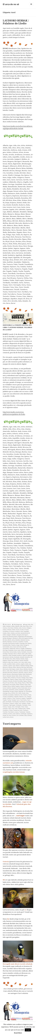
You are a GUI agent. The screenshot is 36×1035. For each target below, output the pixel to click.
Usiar (14, 713)
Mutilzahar (28, 674)
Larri (19, 662)
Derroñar (5, 643)
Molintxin (26, 671)
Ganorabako (6, 647)
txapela (23, 698)
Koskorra (5, 662)
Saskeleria (21, 689)
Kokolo (9, 660)
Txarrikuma (6, 703)
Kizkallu (22, 659)
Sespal (16, 691)
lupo (14, 665)
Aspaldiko (26, 631)
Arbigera (28, 628)
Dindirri (17, 643)
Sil (24, 691)
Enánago (22, 643)
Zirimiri (14, 715)
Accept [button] (28, 1030)
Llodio (26, 664)
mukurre (26, 672)
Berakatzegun (28, 636)
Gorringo (5, 650)
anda (20, 628)
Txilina (16, 703)
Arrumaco (12, 631)
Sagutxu (17, 686)
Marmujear (12, 669)
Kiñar (14, 659)
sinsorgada (29, 691)
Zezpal (4, 715)
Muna (30, 672)
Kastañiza (27, 657)
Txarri (18, 700)
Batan (15, 636)
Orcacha (18, 677)
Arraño (22, 629)
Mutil (24, 674)
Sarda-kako (24, 688)
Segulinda (27, 689)
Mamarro (5, 667)
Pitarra (24, 683)
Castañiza (20, 641)
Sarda (19, 688)
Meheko (26, 669)
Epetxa (29, 643)
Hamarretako (13, 652)
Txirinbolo (24, 705)
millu (8, 671)
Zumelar (29, 715)
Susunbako (11, 695)
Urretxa (10, 713)
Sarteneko (11, 689)
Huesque (10, 653)
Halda (22, 650)
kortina (17, 660)
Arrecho (26, 629)
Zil (7, 715)
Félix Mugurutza (18, 624)
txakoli (4, 698)
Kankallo (14, 655)
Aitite (4, 626)
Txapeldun (29, 698)
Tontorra (25, 695)
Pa (3, 679)
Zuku (25, 715)
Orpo (27, 677)
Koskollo (26, 660)
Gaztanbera (6, 648)
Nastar (13, 676)
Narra (4, 676)
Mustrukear (15, 674)
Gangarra (26, 645)
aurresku (17, 633)
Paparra (12, 679)
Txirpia (9, 707)
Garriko (24, 647)
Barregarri (25, 635)
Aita (32, 624)
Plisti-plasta (6, 684)
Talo (21, 695)
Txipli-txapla (12, 705)
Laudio (4, 664)
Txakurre (9, 698)
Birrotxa (30, 638)
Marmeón (29, 667)
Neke (17, 676)
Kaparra (25, 655)
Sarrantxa (5, 689)
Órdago (23, 677)
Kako (10, 655)
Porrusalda (12, 684)
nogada (5, 677)
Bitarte (9, 640)
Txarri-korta (23, 700)
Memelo (30, 669)
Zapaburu (29, 713)
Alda (21, 626)
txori (21, 710)
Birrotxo (5, 640)
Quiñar (13, 686)
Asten (8, 633)
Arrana (17, 629)
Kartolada (16, 657)
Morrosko (10, 672)
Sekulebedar (6, 691)
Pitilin (30, 683)
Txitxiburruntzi (22, 708)
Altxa (24, 626)
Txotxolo (28, 712)
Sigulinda (20, 691)
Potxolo (22, 684)
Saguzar (22, 686)
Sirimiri (13, 693)
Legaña (22, 664)
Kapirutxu (30, 655)
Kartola (12, 657)
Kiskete (18, 659)
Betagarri (9, 638)
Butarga (9, 641)
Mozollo (21, 672)
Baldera (14, 635)
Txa (25, 696)
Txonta (11, 710)
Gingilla (23, 648)
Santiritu (9, 688)
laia (12, 662)
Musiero (9, 674)
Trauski (5, 696)
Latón (25, 662)
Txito (12, 708)
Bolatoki (23, 640)
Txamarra (18, 698)
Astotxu (13, 633)
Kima (11, 659)
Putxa (25, 684)
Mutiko (20, 674)
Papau (16, 679)
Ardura (5, 629)
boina (13, 640)
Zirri (18, 715)
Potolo (17, 684)
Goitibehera (28, 648)
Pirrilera (12, 683)
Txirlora (5, 707)
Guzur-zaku (17, 650)
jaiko (26, 653)
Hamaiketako (28, 650)
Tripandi (16, 696)
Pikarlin (29, 681)
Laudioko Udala (11, 664)
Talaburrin (17, 695)
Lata (22, 662)
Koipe (26, 659)
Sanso (4, 688)
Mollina (31, 671)
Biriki (20, 638)
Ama (30, 626)
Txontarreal (16, 710)
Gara (11, 647)
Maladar (22, 665)
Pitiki (27, 683)
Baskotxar (11, 636)
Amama (5, 628)
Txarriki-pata (15, 701)
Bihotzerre (15, 638)
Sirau (9, 693)
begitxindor (21, 636)
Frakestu (13, 645)
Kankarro (19, 655)
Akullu (13, 626)
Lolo (30, 664)
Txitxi (16, 708)
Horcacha (29, 652)
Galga (17, 645)
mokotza (20, 671)
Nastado (9, 676)
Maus (21, 669)
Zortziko (21, 715)
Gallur (21, 645)
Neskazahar (26, 676)
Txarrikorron (29, 701)
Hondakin (23, 652)
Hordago (5, 653)
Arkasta (9, 629)
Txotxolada (22, 712)
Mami (14, 667)
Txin (20, 703)
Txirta (22, 707)
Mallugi (27, 665)
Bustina (5, 641)
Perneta (10, 681)
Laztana (18, 664)
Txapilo (5, 700)
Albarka (17, 626)
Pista (16, 683)
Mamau (10, 667)
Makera (18, 665)
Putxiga (5, 686)
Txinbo (28, 703)
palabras (7, 679)
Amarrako (10, 628)
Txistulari (5, 708)
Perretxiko (20, 681)
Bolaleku (17, 640)
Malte (31, 665)
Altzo (27, 626)
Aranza (24, 628)
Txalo (13, 698)
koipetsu (5, 660)
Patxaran (5, 681)
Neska (20, 676)
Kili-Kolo (7, 659)
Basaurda (5, 636)
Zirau (10, 715)
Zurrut (11, 717)
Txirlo (29, 705)
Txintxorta (5, 705)
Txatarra (12, 703)
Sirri (17, 693)
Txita (9, 708)
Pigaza (25, 681)
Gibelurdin (12, 648)
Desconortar (11, 643)
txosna (17, 712)
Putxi (29, 684)
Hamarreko (6, 652)
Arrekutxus (6, 631)
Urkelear (5, 713)
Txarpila (14, 700)
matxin (17, 669)
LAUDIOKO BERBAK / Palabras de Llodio (16, 22)
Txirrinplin (17, 707)
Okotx (8, 677)
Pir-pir (7, 683)
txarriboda (8, 701)
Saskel (16, 689)
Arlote (13, 629)
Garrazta (19, 647)
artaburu (17, 631)
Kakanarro (5, 655)
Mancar (19, 667)
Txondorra (5, 710)
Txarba (9, 700)
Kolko (13, 660)
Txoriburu (25, 710)
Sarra (29, 688)
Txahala (29, 696)
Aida (29, 624)
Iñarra (15, 653)
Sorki (20, 693)
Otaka (30, 677)
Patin (23, 679)
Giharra (18, 648)
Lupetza (10, 665)
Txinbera (24, 703)
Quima (9, 686)
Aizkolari (8, 626)
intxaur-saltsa (21, 653)
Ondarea (13, 677)
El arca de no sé (11, 4)
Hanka (19, 652)
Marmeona (6, 669)
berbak (5, 638)
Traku (29, 695)
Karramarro (6, 657)
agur (26, 624)
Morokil (5, 672)
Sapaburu (14, 688)
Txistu (26, 707)
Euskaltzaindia (6, 645)
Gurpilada (10, 650)
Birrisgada (25, 638)
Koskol (21, 660)
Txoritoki (5, 712)
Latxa (29, 662)
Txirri (13, 707)
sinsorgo (5, 693)
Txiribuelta (18, 705)
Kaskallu (22, 657)
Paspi (20, 679)
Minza (11, 671)
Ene (26, 643)
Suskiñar (5, 695)
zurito (4, 717)
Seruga (12, 691)
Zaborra (18, 713)
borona (27, 640)
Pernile (15, 681)
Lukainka (5, 665)
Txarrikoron (22, 701)
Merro (4, 671)
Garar (14, 647)
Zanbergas (23, 713)
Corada (26, 641)
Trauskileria (10, 696)
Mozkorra (15, 672)
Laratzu (16, 662)
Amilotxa (16, 628)
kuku (9, 662)
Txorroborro (11, 712)
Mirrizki (16, 671)
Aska (21, 631)
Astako (4, 633)
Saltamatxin (28, 686)
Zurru (7, 717)
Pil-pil (4, 683)
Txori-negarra (12, 723)
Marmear (23, 667)
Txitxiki (28, 708)
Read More (18, 1033)
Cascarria (14, 641)
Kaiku (29, 653)
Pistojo (20, 683)
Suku (27, 693)
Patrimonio (28, 679)
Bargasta (19, 635)
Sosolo (23, 693)
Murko (4, 674)
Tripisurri (21, 696)
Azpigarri (9, 635)
